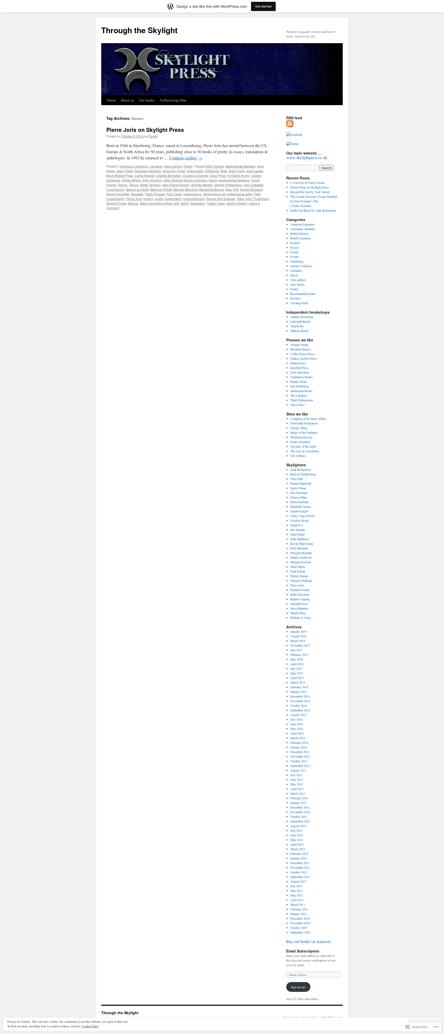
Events (294, 252)
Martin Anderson (300, 557)
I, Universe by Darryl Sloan (307, 182)
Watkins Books (299, 331)
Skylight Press (116, 203)
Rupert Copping (300, 599)
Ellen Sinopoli (152, 180)
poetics (148, 198)
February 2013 (299, 798)
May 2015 (296, 673)
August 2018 (298, 636)
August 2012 (298, 826)
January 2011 (298, 914)
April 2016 (297, 664)
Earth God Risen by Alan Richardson (313, 210)
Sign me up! (298, 987)
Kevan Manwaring (301, 543)
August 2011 (298, 881)
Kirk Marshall (299, 548)
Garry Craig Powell (302, 516)
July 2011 (296, 886)
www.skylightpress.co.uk (306, 157)
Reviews (295, 298)
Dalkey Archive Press (303, 358)
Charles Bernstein (168, 175)
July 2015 (296, 668)
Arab (223, 171)
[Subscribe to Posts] (290, 125)
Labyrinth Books (300, 321)
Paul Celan (174, 194)
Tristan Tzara (216, 203)
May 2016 (296, 659)
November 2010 (300, 923)
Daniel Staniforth (300, 483)
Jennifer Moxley (201, 185)
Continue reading (185, 157)
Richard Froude (299, 590)
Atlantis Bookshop (301, 317)
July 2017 (296, 650)
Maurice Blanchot (185, 189)
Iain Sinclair (297, 530)
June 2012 (296, 835)
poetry (159, 198)
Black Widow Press (119, 175)
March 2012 (297, 849)
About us (127, 100)
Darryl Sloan (298, 488)
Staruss (133, 203)
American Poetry (174, 171)
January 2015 (298, 692)
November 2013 (300, 756)
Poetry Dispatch (300, 442)
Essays (294, 247)
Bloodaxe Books (300, 349)
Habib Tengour (150, 185)
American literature (148, 171)
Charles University (195, 175)
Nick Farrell (297, 571)
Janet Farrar (297, 534)
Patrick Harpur (299, 576)
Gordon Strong (299, 520)
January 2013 (298, 803)
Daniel (153, 136)
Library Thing (298, 428)
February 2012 (299, 853)
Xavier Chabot (236, 203)
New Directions (300, 372)
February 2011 (299, 909)
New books (297, 284)
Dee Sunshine (298, 493)
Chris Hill (296, 479)
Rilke (240, 198)
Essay (213, 180)
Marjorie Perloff (161, 189)
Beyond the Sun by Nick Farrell (309, 192)
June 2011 (296, 890)
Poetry (187, 166)
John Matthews (299, 539)
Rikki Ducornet (299, 594)
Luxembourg (115, 189)
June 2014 (296, 724)
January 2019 (298, 631)
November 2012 (300, 812)
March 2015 (297, 682)
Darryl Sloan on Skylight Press (309, 187)
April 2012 (297, 844)
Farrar (255, 180)
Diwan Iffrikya (131, 180)
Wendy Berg (298, 613)
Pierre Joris (134, 198)
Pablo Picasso (155, 194)
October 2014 (298, 705)
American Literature (134, 166)
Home (111, 100)
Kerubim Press (299, 368)
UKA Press (297, 405)
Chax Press (218, 175)
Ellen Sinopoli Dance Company (185, 180)
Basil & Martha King (303, 474)
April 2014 (297, 733)
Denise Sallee (298, 497)
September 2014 (300, 710)
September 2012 (300, 821)
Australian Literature (302, 229)
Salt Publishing (299, 386)
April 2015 (297, 678)
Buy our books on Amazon (308, 941)
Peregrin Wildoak (301, 580)
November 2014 (300, 701)
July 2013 (296, 775)
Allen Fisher (125, 171)
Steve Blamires (299, 608)
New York (232, 189)
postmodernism (194, 198)
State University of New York (159, 203)
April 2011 (297, 900)
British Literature (300, 238)
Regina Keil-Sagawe (220, 198)
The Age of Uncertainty (304, 451)
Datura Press (298, 363)
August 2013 (298, 770)
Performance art (214, 194)
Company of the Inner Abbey (308, 418)
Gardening (296, 261)
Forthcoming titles (173, 100)
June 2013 (296, 779)
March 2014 (297, 738)
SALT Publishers (257, 198)
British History (299, 233)
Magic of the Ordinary (304, 432)
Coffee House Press (302, 354)
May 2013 (296, 784)
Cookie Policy (90, 1026)
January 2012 (298, 858)
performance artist (239, 194)
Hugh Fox (296, 525)
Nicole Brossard (251, 189)
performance (192, 194)
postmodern (173, 198)
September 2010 (300, 932)
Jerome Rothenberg (228, 185)
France (111, 185)
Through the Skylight (139, 29)
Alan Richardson (300, 469)
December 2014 (300, 696)
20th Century (215, 166)
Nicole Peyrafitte (117, 194)
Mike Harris (297, 567)
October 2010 (298, 928)
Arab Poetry (237, 171)
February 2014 (299, 742)
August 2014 (298, 715)
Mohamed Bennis (211, 189)
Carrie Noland (144, 175)
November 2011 (300, 867)
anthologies (195, 171)
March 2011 (297, 904)
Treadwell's (297, 326)
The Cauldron (298, 395)
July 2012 (296, 830)
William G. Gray (300, 617)
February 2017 (299, 654)
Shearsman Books (301, 391)
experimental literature (234, 180)
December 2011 (300, 863)
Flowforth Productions (304, 423)
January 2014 (298, 747)
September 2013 (300, 766)
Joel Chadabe (253, 185)
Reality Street (298, 381)
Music (294, 275)
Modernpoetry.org (301, 437)
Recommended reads (303, 294)
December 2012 (300, 807)
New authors (173, 166)
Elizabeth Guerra (300, 506)
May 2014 (296, 729)
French (122, 185)
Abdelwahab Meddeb (240, 166)
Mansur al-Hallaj (137, 189)
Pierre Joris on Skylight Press (145, 129)
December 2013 (300, 752)
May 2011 (296, 895)
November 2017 (300, 645)
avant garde (254, 171)
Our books (147, 100)
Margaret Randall (300, 553)
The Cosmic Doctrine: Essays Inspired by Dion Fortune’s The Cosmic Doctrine (313, 201)
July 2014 (296, 719)
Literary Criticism (301, 266)
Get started (263, 6)
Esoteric (295, 243)
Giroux (133, 185)
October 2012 (298, 816)
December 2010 (300, 918)
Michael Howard (300, 562)
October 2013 (298, 761)
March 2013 (297, 793)
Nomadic (137, 194)
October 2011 (298, 872)
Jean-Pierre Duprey (175, 185)
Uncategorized (299, 303)
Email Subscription (302, 951)
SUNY (185, 203)
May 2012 (296, 840)
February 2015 (299, 687)
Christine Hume (238, 175)
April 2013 (297, 789)
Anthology (212, 171)
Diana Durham (299, 502)
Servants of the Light (303, 446)
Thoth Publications (301, 400)
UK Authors (298, 455)
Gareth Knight (299, 511)
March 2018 (297, 641)
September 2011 (300, 877)
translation (198, 203)
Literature (156, 166)
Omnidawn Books (301, 377)
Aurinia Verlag (299, 344)
